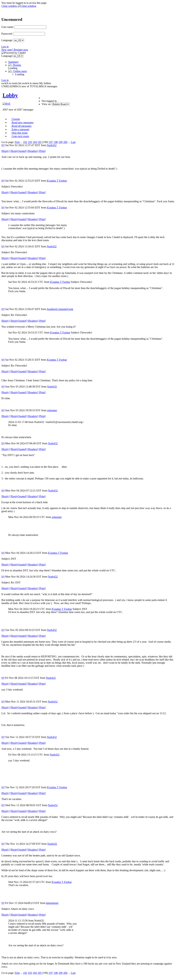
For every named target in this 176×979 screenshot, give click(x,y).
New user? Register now (14, 49)
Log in (5, 46)
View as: (46, 104)
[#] (2, 145)
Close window (9, 5)
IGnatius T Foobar (57, 180)
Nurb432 (52, 145)
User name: (7, 26)
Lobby (10, 95)
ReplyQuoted (18, 151)
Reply (5, 151)
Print (42, 151)
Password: (7, 33)
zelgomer (52, 410)
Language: (7, 40)
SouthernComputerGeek (60, 309)
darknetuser (52, 903)
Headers (32, 151)
